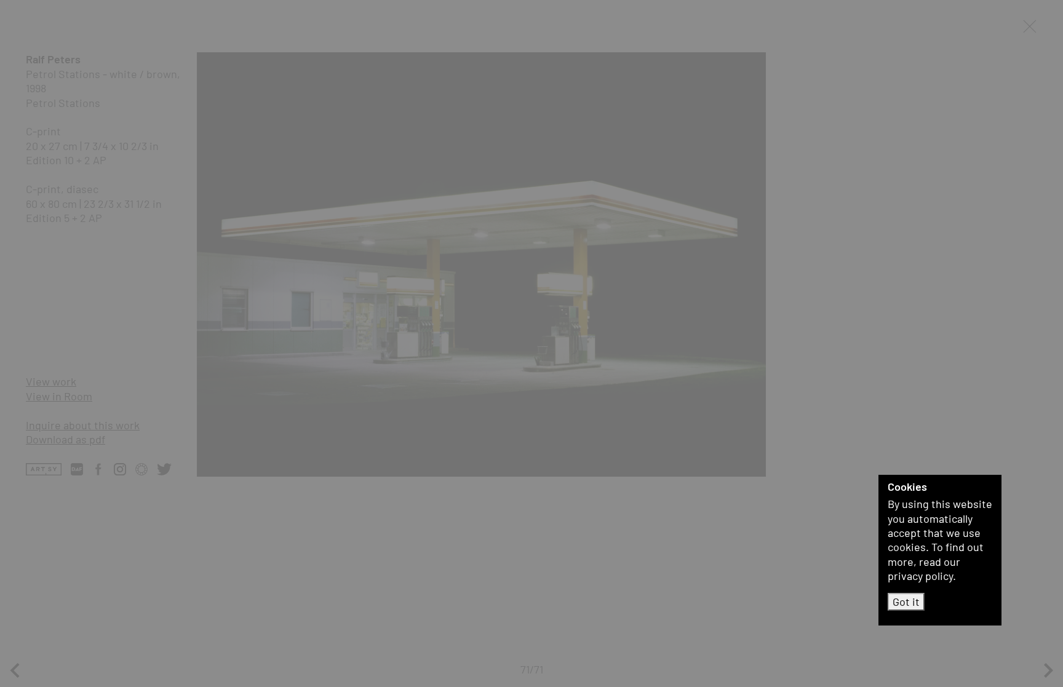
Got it (906, 601)
